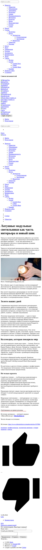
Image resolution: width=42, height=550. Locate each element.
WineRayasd (5, 114)
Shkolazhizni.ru (19, 416)
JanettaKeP (4, 85)
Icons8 (14, 546)
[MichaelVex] (5, 80)
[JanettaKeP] (5, 84)
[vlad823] (4, 101)
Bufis (11, 542)
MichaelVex (4, 82)
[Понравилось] (21, 470)
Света (3, 110)
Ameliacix (4, 92)
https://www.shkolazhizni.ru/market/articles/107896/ (24, 424)
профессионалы (13, 427)
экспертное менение (26, 427)
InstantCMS (16, 544)
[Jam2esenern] (5, 105)
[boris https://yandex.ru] (8, 98)
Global (24, 547)
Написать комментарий (8, 525)
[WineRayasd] (5, 112)
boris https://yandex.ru (7, 99)
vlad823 (3, 103)
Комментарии (9, 520)
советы (9, 429)
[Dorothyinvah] (6, 94)
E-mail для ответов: (7, 531)
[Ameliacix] (5, 91)
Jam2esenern (5, 106)
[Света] (3, 108)
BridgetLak (4, 89)
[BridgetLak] (5, 87)
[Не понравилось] (21, 513)
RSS (2, 523)
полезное (4, 427)
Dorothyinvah (5, 96)
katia (2, 517)
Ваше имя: (4, 529)
